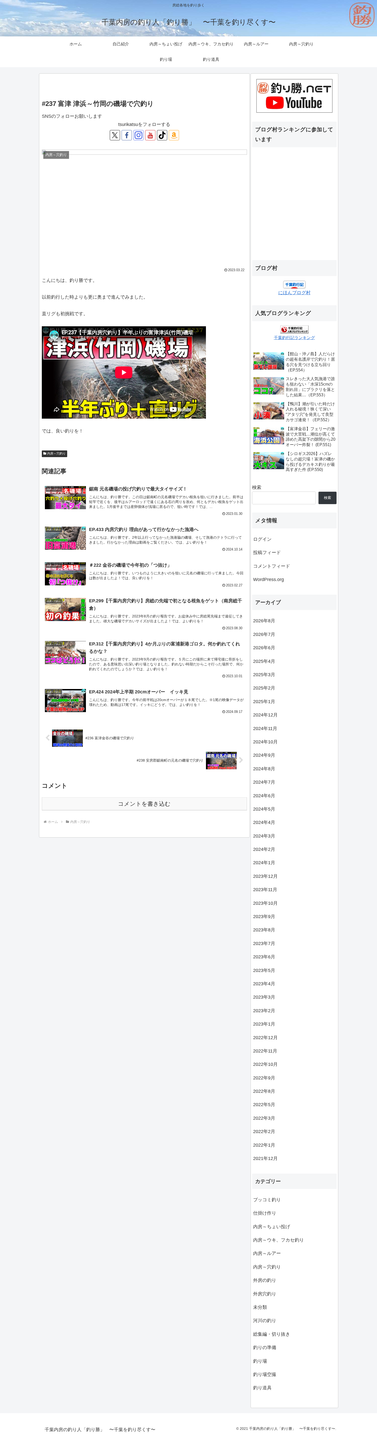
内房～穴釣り (56, 453)
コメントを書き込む (144, 804)
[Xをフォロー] (115, 135)
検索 (256, 487)
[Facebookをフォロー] (127, 135)
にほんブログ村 (294, 292)
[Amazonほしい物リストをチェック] (174, 135)
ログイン (262, 539)
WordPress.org (268, 579)
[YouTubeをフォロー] (150, 135)
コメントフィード (271, 566)
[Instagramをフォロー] (138, 135)
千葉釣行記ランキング (294, 337)
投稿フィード (267, 552)
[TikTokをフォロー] (162, 135)
